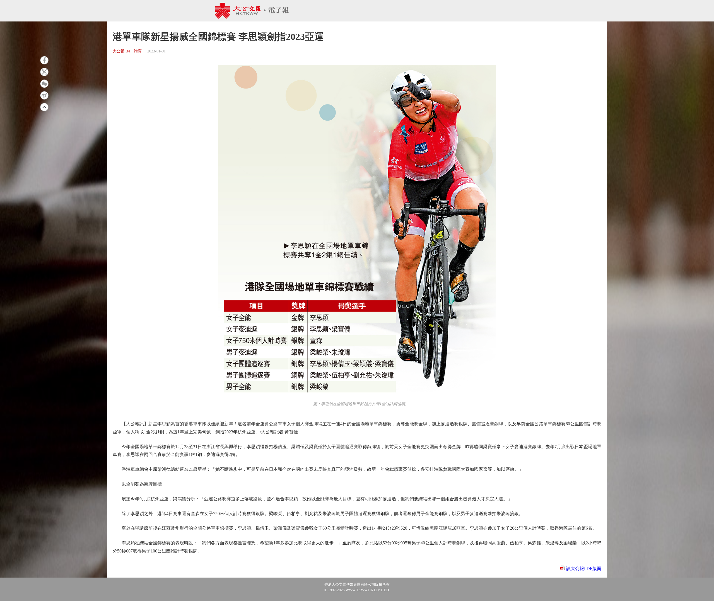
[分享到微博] (44, 95)
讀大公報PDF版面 (583, 568)
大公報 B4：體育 (127, 51)
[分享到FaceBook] (44, 60)
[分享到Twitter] (44, 72)
